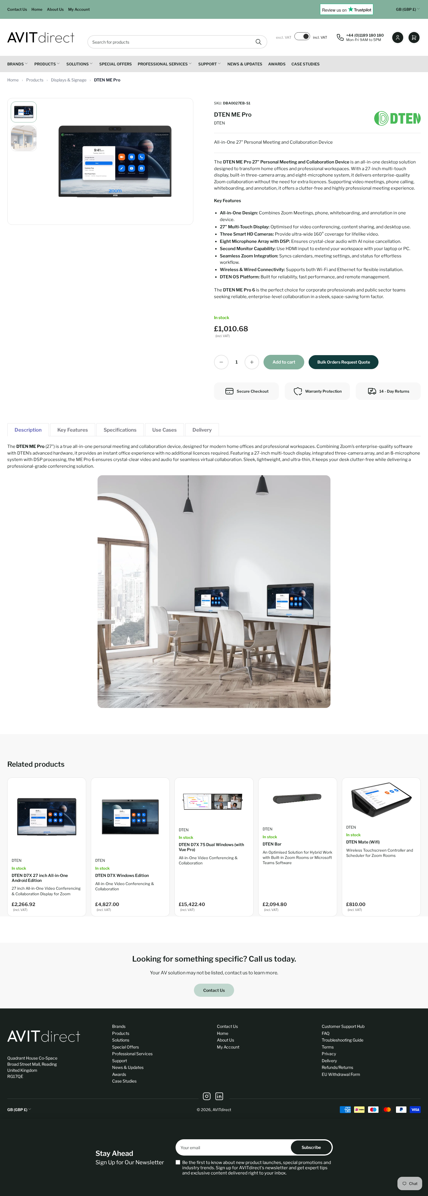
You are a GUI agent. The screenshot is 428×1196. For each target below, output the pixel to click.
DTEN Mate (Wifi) (363, 841)
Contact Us (17, 9)
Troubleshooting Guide (342, 1039)
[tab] (28, 429)
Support (207, 64)
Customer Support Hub (343, 1026)
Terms (328, 1046)
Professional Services (163, 64)
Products (45, 64)
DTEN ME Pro (107, 79)
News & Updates (244, 64)
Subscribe (311, 1147)
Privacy (329, 1053)
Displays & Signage (69, 79)
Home (37, 9)
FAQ (326, 1033)
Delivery (329, 1060)
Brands (15, 64)
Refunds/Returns (337, 1067)
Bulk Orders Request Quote (343, 361)
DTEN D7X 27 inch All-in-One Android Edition (40, 878)
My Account (79, 9)
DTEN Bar (272, 843)
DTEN (219, 122)
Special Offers (115, 64)
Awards (277, 64)
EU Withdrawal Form (341, 1074)
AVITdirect (222, 1109)
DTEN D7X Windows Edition (122, 875)
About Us (55, 9)
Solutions (77, 64)
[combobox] (177, 42)
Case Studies (305, 64)
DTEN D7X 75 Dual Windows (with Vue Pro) (211, 847)
